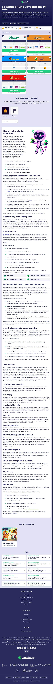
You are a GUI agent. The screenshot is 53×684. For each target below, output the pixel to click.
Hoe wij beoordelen (26, 601)
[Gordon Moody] (39, 672)
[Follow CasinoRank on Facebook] (18, 649)
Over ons (26, 596)
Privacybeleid (26, 623)
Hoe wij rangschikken (26, 604)
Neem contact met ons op (26, 599)
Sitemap (26, 606)
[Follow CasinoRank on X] (24, 649)
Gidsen (26, 618)
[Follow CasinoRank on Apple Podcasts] (34, 649)
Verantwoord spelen (8, 437)
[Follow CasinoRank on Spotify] (31, 649)
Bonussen (26, 616)
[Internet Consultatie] (30, 666)
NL (25, 653)
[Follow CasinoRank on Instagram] (21, 649)
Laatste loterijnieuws (26, 632)
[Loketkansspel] (13, 672)
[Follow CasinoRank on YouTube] (27, 649)
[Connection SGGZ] (29, 672)
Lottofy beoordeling (13, 52)
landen (30, 200)
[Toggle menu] (2, 1)
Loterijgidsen (6, 234)
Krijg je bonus (14, 50)
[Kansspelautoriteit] (15, 666)
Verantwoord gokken (26, 621)
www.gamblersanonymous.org (31, 508)
